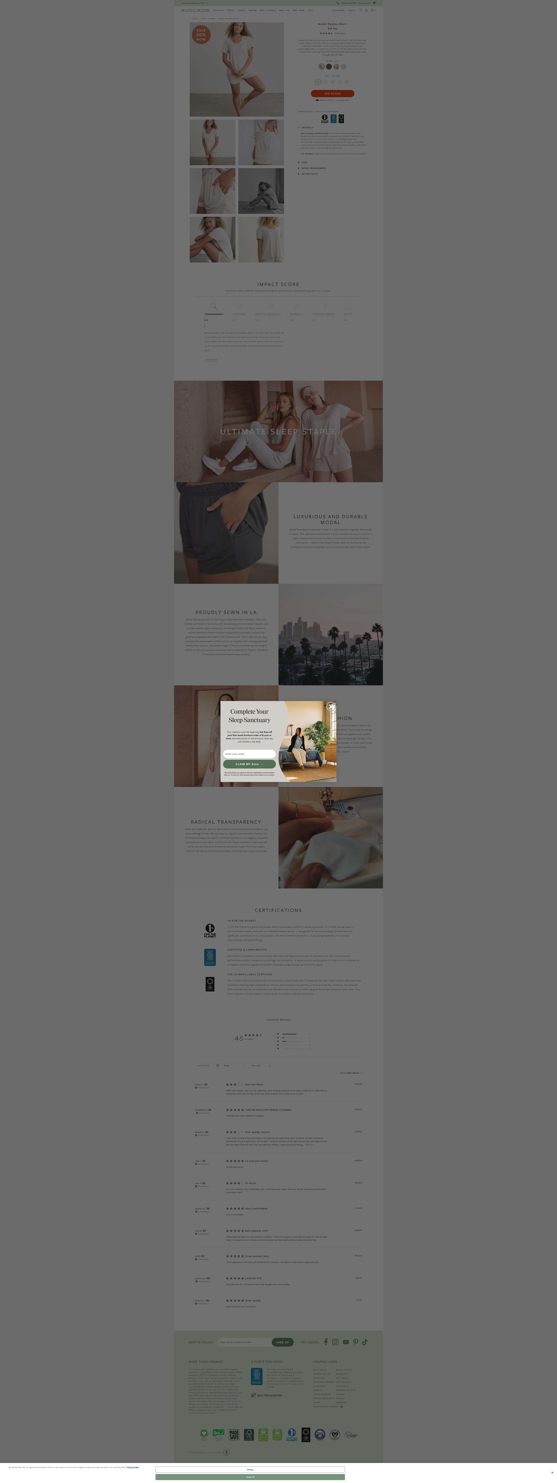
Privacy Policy (133, 1467)
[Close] (552, 1472)
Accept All (250, 1477)
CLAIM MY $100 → (249, 764)
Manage (250, 1469)
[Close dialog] (331, 706)
